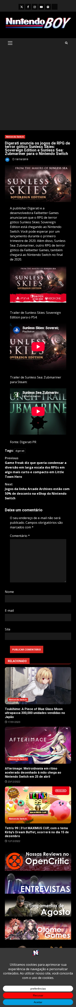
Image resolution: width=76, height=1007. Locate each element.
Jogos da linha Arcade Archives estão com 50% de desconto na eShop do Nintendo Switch (37, 491)
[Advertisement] (38, 90)
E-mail (9, 610)
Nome (9, 592)
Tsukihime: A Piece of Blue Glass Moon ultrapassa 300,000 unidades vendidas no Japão (38, 685)
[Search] (66, 43)
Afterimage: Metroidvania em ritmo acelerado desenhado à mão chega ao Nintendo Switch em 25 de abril (38, 745)
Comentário (20, 536)
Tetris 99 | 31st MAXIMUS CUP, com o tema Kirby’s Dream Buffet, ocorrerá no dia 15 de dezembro (38, 804)
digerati (19, 450)
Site (7, 629)
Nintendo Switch (15, 136)
